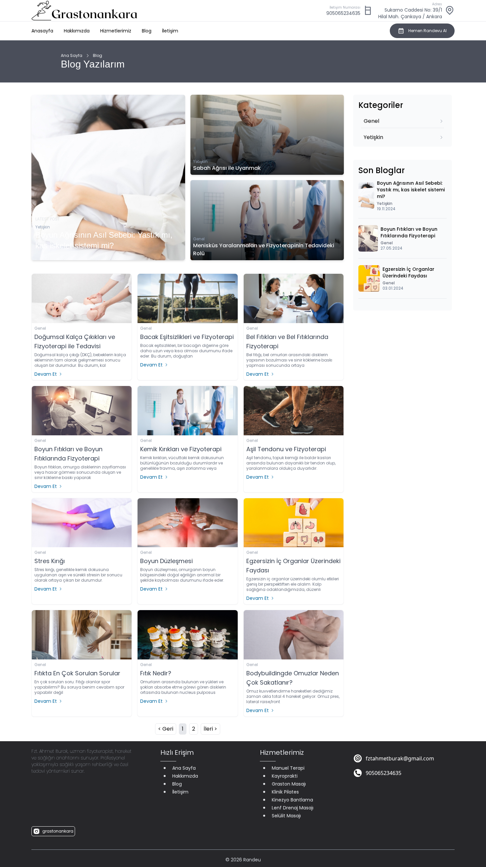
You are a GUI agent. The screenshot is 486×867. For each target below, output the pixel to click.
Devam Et (45, 374)
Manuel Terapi (288, 768)
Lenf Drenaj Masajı (292, 807)
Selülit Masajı (286, 815)
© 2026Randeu (243, 859)
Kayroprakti (285, 776)
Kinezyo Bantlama (292, 799)
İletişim (170, 30)
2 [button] (193, 729)
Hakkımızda (77, 30)
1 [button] (182, 729)
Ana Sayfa (71, 55)
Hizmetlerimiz (115, 30)
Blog (146, 30)
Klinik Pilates (285, 792)
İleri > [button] (210, 729)
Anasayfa (42, 30)
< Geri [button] (165, 729)
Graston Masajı (289, 784)
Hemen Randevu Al (427, 30)
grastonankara (57, 831)
